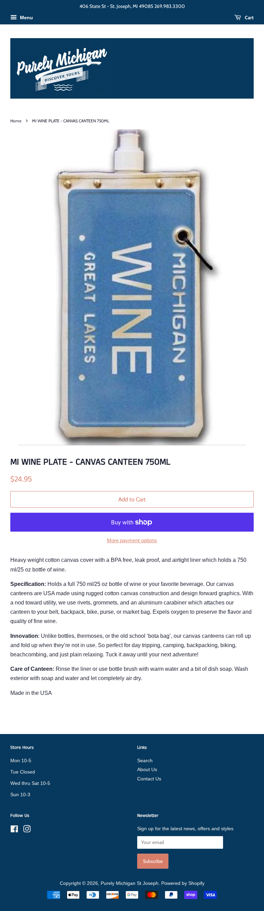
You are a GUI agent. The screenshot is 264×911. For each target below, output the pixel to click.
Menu (26, 17)
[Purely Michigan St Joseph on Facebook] (14, 830)
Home (15, 120)
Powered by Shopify (183, 883)
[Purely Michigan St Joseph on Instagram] (27, 830)
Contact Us (149, 778)
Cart (249, 17)
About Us (147, 769)
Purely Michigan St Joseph (129, 883)
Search (145, 760)
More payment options (132, 540)
